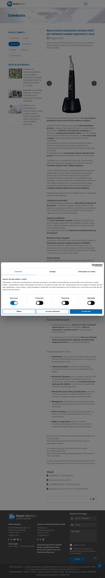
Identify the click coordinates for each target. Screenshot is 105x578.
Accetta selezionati (53, 311)
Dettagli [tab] (52, 272)
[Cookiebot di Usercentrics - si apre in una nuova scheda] (91, 265)
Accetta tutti (86, 311)
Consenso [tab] (18, 272)
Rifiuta (19, 311)
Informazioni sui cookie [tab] (86, 272)
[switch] (39, 303)
